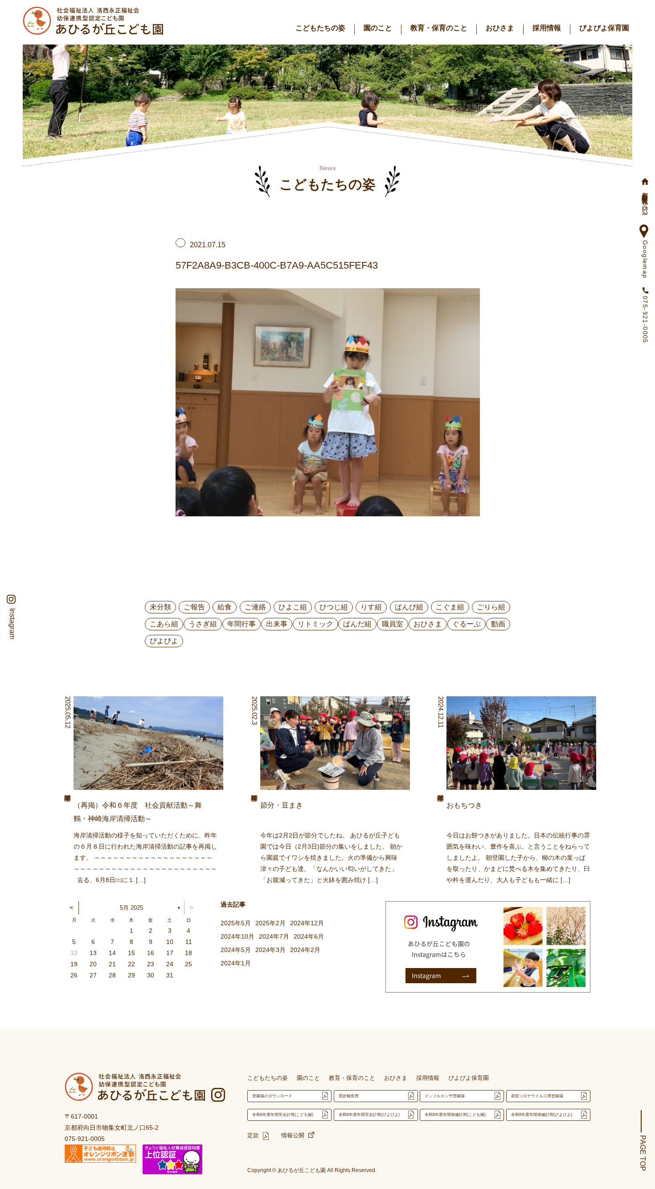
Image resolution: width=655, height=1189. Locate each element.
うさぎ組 (202, 624)
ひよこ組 (292, 607)
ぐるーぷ (466, 624)
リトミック (315, 624)
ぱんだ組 (357, 624)
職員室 (392, 624)
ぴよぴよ (164, 641)
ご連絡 (255, 607)
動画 (498, 624)
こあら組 (164, 624)
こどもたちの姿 (320, 28)
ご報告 (194, 607)
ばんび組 (409, 607)
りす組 (371, 607)
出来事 (276, 624)
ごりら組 (491, 607)
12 (74, 952)
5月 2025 (131, 907)
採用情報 (546, 28)
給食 (224, 607)
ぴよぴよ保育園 (604, 28)
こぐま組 (450, 607)
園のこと (378, 28)
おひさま (500, 28)
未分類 (160, 607)
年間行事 (241, 624)
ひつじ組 (333, 607)
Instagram (12, 623)
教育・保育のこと (438, 28)
